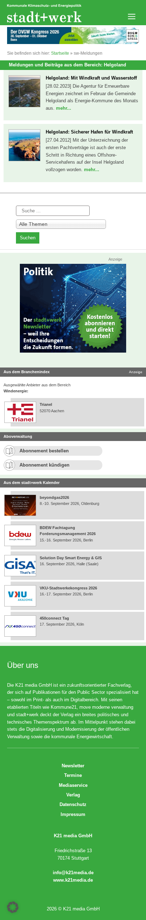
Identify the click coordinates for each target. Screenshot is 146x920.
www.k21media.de (73, 880)
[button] (13, 907)
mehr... (63, 108)
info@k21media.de (73, 872)
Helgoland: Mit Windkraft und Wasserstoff (91, 78)
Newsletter (73, 765)
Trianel (46, 404)
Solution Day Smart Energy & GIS (71, 558)
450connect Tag (54, 618)
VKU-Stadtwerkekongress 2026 (69, 588)
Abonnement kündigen (44, 465)
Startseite (60, 53)
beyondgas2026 (55, 497)
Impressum (73, 814)
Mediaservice (73, 785)
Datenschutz (73, 804)
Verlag (73, 794)
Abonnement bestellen (44, 450)
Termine (73, 775)
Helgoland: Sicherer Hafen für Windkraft (89, 132)
